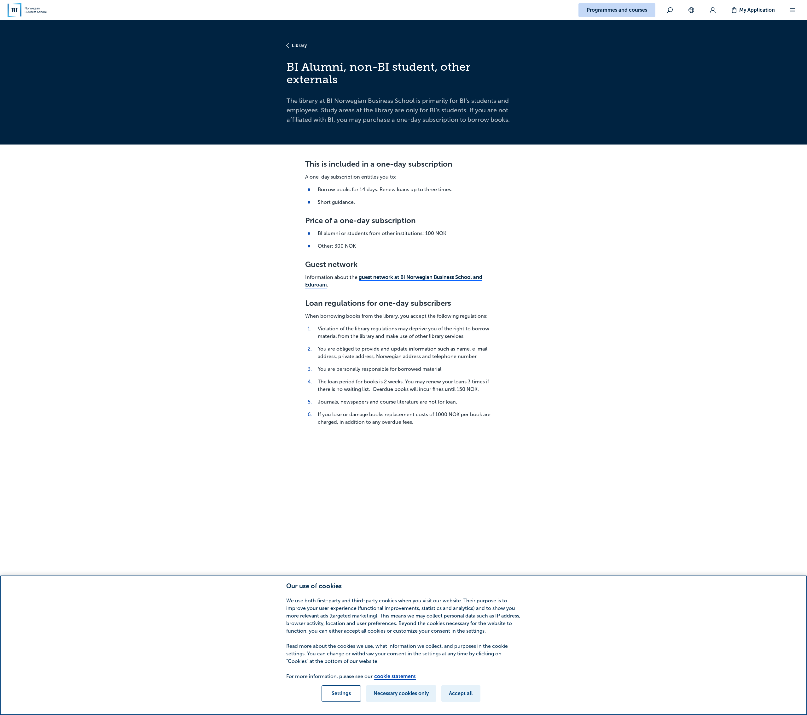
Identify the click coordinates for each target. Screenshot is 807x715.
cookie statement (395, 676)
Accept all (461, 693)
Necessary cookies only (401, 693)
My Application (757, 10)
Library (299, 45)
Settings (341, 693)
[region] (403, 645)
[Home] (27, 10)
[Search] (670, 10)
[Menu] (792, 10)
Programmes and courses (617, 10)
